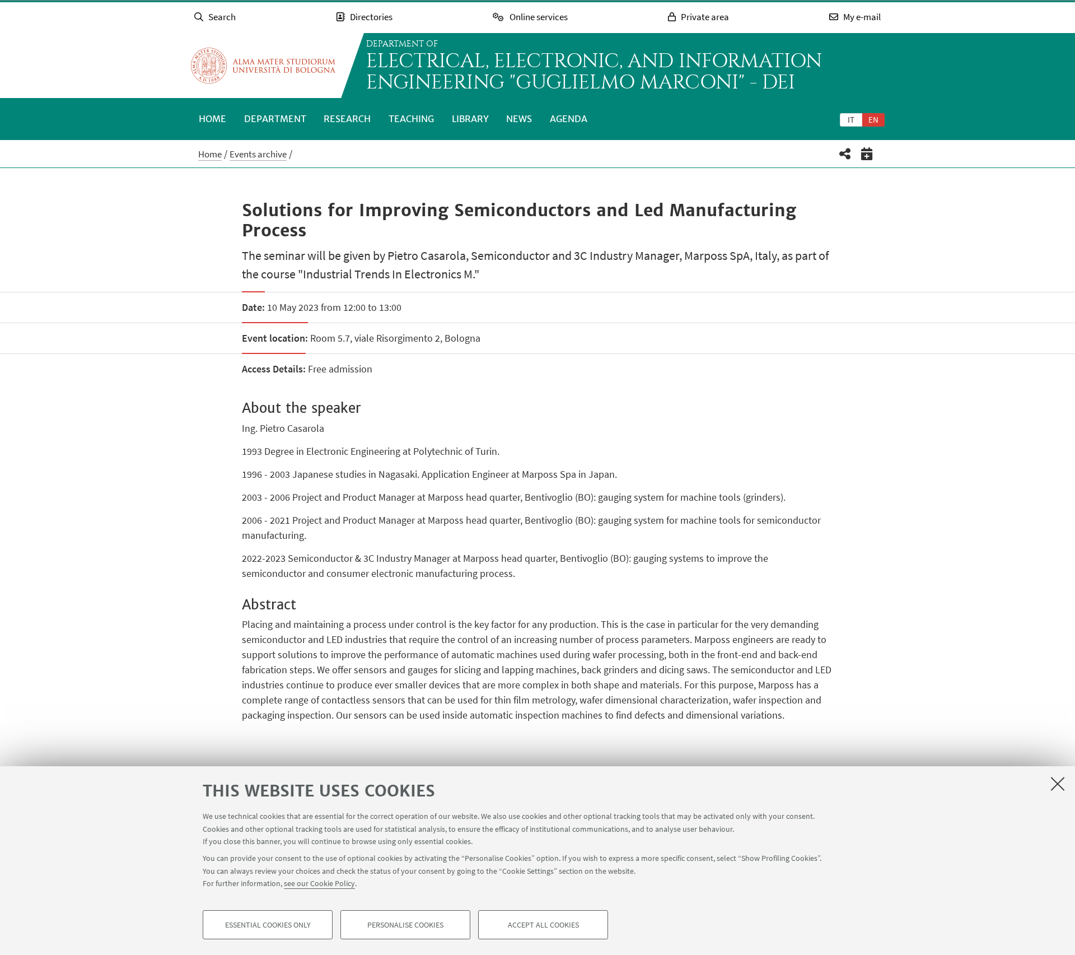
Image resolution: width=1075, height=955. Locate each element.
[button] (845, 154)
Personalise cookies (405, 925)
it (851, 119)
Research (347, 118)
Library (470, 118)
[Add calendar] (867, 154)
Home (212, 118)
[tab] (851, 119)
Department (275, 118)
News (519, 118)
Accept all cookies (543, 925)
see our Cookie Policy (319, 883)
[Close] (1058, 784)
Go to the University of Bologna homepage (263, 65)
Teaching (411, 118)
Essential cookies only (268, 925)
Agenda (568, 118)
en (873, 119)
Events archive (258, 154)
